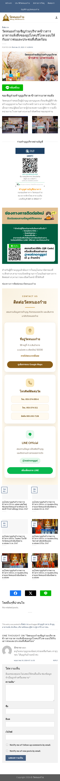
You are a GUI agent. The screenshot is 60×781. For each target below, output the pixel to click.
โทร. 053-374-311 (30, 407)
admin (30, 47)
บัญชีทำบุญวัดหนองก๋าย (30, 9)
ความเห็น (10, 682)
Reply (55, 660)
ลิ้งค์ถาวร (5, 27)
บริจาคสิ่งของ (23, 627)
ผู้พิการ (32, 627)
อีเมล (8, 719)
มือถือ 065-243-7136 (30, 416)
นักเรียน (14, 627)
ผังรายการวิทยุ (39, 3)
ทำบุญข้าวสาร (43, 624)
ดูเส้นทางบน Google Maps (30, 364)
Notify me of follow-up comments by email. (30, 745)
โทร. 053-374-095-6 (30, 399)
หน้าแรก (8, 3)
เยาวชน (45, 627)
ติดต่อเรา (51, 3)
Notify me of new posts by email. (25, 751)
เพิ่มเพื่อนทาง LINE (30, 470)
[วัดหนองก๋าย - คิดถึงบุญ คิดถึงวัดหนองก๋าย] (13, 17)
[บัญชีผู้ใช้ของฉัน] (56, 17)
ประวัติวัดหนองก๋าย (22, 3)
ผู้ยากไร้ (38, 627)
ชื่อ (7, 706)
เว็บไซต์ (9, 732)
